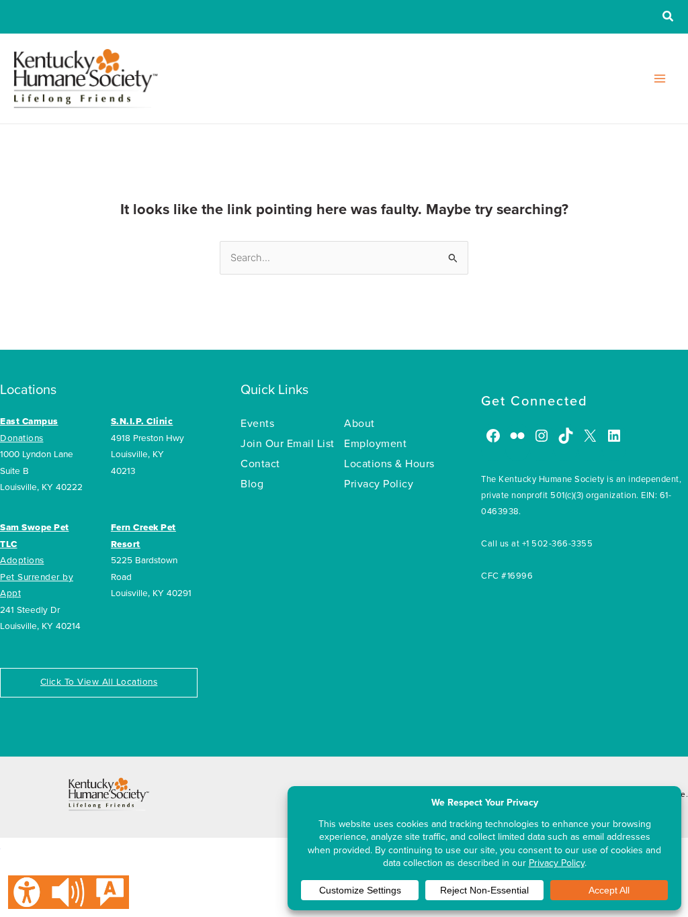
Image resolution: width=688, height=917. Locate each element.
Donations (22, 438)
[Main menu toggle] (660, 78)
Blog (252, 484)
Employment (375, 443)
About (359, 423)
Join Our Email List (288, 443)
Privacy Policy (378, 484)
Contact (260, 464)
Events (257, 423)
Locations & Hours (389, 464)
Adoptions (22, 560)
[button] (668, 18)
